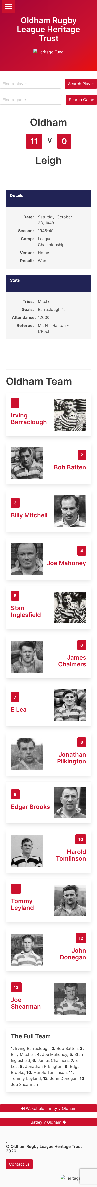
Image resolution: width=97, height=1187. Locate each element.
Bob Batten (70, 467)
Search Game (81, 99)
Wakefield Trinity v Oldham (51, 1108)
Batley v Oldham (46, 1122)
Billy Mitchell (29, 515)
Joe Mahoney (66, 563)
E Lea (19, 709)
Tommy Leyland (22, 904)
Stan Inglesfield (26, 611)
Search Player (81, 83)
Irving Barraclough (29, 419)
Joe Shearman (26, 1003)
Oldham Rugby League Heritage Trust (48, 29)
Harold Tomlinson (71, 855)
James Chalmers (72, 661)
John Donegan (73, 954)
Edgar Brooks (30, 806)
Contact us (19, 1164)
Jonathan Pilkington (71, 758)
